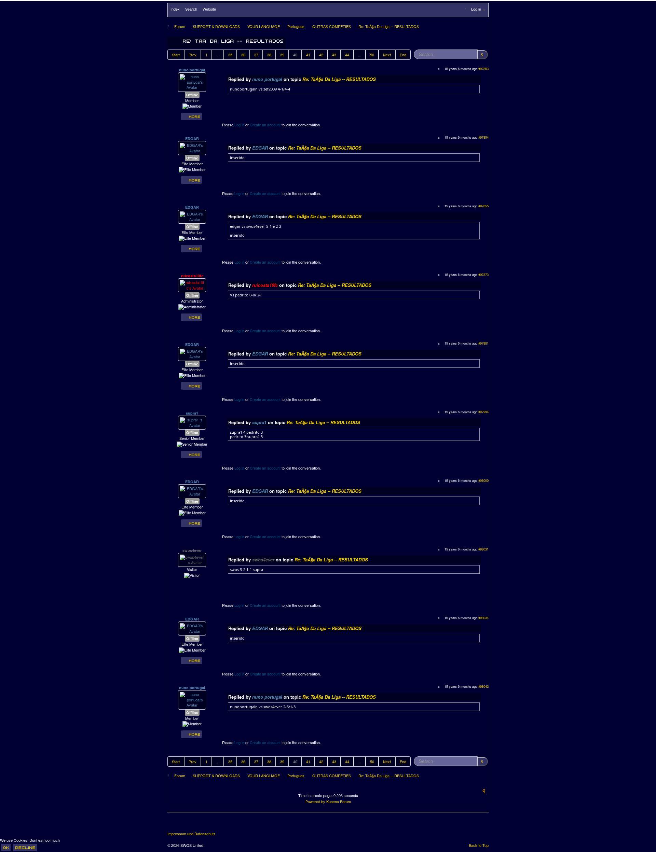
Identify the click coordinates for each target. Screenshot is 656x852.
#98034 (483, 617)
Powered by (315, 801)
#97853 (483, 68)
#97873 (483, 274)
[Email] (211, 824)
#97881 (483, 343)
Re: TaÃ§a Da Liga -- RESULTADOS (339, 79)
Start (176, 54)
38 (269, 54)
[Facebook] (173, 824)
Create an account (265, 124)
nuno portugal (192, 69)
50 (372, 54)
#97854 (483, 137)
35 (230, 54)
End (403, 54)
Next (387, 54)
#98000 (483, 480)
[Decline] (25, 847)
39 (282, 54)
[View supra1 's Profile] (192, 422)
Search (191, 9)
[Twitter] (186, 824)
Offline (192, 94)
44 (347, 54)
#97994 (483, 411)
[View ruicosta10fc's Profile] (192, 285)
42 (321, 54)
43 (334, 54)
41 (308, 54)
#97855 (483, 206)
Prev (192, 54)
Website (209, 9)
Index (175, 9)
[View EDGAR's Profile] (192, 147)
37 (256, 54)
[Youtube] (198, 824)
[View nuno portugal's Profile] (192, 81)
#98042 (483, 686)
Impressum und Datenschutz (191, 834)
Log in (239, 124)
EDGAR (192, 138)
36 (243, 54)
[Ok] (6, 847)
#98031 (483, 549)
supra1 (192, 413)
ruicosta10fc (192, 275)
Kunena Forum (338, 801)
